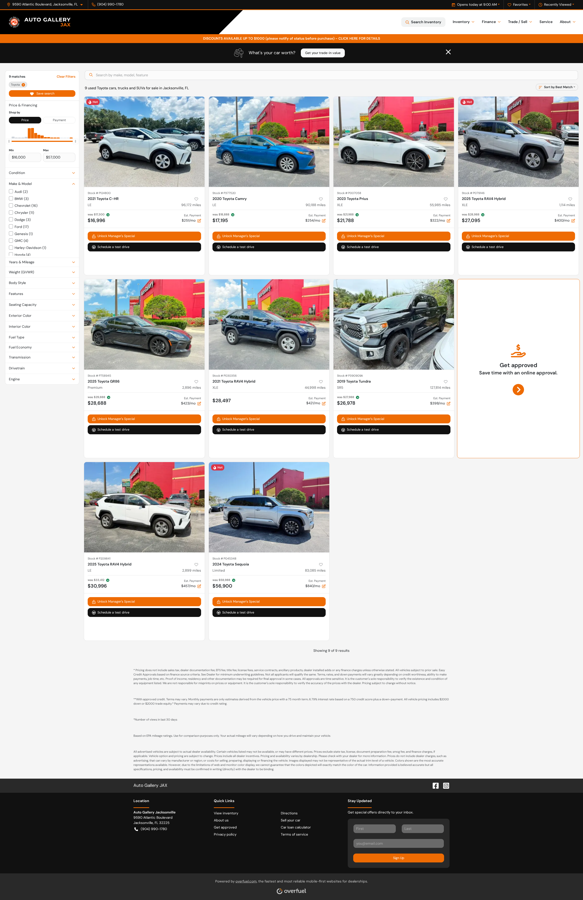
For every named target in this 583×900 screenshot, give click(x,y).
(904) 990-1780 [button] (110, 4)
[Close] (448, 52)
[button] (46, 4)
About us (221, 820)
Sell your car (290, 820)
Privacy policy (225, 834)
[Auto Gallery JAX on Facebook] (434, 785)
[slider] (9, 141)
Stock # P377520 (224, 193)
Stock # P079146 (473, 193)
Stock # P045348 (224, 558)
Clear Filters (66, 76)
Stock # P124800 (99, 193)
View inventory (226, 813)
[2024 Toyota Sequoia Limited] (269, 507)
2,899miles (191, 570)
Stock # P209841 (99, 558)
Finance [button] (489, 21)
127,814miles (440, 387)
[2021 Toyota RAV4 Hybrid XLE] (269, 324)
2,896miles (191, 387)
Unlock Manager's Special (116, 236)
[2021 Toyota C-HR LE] (144, 142)
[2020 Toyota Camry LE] (269, 142)
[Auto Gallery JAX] (39, 22)
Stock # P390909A (350, 376)
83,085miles (315, 570)
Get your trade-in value (322, 53)
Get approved (225, 827)
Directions (289, 813)
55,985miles (440, 205)
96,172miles (191, 205)
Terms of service (294, 834)
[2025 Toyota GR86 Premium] (144, 324)
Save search (45, 93)
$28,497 (221, 400)
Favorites (520, 4)
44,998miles (315, 387)
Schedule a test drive (113, 247)
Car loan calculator (296, 827)
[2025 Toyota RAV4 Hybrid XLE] (518, 142)
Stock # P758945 (99, 376)
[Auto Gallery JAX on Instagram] (444, 785)
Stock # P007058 (349, 193)
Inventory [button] (461, 21)
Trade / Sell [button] (517, 21)
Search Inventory (426, 22)
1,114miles (567, 205)
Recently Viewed (557, 4)
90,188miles (316, 205)
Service (546, 21)
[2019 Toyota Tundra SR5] (393, 324)
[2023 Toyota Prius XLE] (393, 142)
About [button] (565, 21)
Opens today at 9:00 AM (477, 4)
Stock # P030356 (224, 376)
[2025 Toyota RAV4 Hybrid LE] (144, 507)
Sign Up (398, 858)
